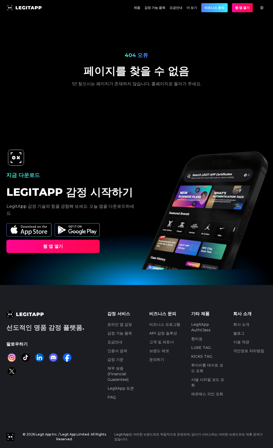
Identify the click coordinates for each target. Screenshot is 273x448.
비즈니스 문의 (214, 8)
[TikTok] (25, 357)
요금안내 (176, 8)
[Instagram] (11, 357)
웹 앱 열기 (242, 8)
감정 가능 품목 (154, 8)
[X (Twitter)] (11, 371)
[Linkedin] (39, 357)
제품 (137, 8)
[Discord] (53, 357)
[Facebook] (67, 357)
